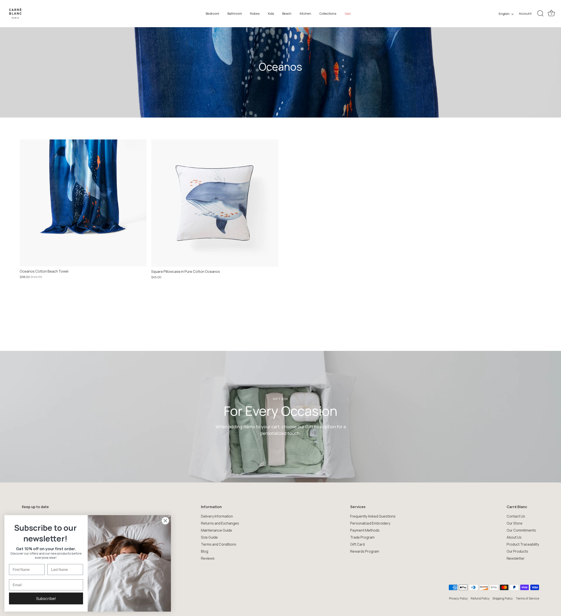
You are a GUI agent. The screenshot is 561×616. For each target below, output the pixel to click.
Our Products (517, 551)
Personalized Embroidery (370, 523)
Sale (348, 13)
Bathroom (234, 13)
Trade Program (362, 537)
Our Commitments (521, 530)
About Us (514, 537)
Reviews (208, 558)
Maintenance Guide (216, 530)
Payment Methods (365, 530)
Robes (255, 13)
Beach (286, 13)
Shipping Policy (502, 598)
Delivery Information (217, 516)
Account (525, 13)
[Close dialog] (165, 521)
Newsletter (516, 558)
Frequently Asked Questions (373, 516)
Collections (327, 13)
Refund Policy (480, 598)
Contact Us (516, 516)
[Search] (540, 13)
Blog (204, 551)
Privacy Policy (458, 598)
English (504, 14)
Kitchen (305, 13)
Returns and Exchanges (220, 523)
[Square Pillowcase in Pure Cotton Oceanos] (214, 203)
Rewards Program (364, 551)
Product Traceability (523, 544)
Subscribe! (46, 598)
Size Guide (209, 537)
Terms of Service (527, 598)
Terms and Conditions (218, 544)
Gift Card (357, 544)
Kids (271, 13)
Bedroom (212, 13)
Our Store (514, 523)
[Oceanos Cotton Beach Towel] (83, 202)
